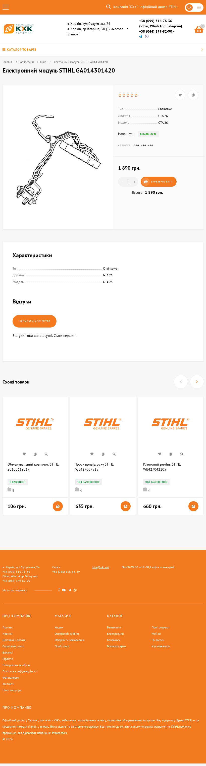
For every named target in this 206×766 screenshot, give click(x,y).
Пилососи (158, 640)
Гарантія (8, 659)
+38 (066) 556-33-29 (66, 571)
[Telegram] (141, 36)
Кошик (59, 627)
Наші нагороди (12, 690)
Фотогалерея (11, 677)
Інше (43, 62)
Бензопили (114, 627)
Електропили (115, 633)
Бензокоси (114, 640)
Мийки (156, 633)
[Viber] (147, 36)
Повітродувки (161, 627)
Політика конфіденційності (20, 671)
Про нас (8, 627)
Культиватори (161, 646)
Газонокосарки (116, 646)
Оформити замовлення (70, 640)
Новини (8, 633)
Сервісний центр (13, 646)
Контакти (8, 684)
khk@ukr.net (100, 567)
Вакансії (8, 652)
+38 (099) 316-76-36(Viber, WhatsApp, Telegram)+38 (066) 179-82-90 (160, 26)
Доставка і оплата (14, 640)
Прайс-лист (62, 646)
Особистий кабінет (67, 633)
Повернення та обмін (16, 665)
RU (199, 7)
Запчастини (26, 62)
